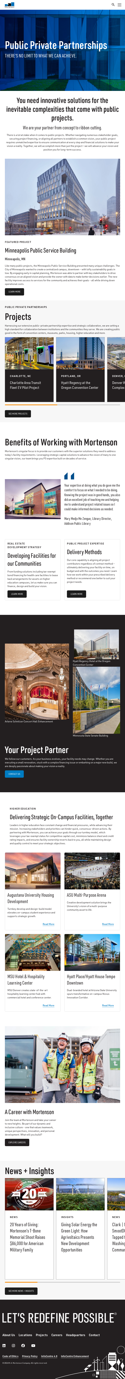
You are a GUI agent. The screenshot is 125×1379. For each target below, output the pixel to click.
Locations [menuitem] (25, 1335)
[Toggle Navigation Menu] (119, 5)
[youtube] (33, 1345)
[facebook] (26, 1345)
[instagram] (16, 1345)
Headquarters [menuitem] (75, 1335)
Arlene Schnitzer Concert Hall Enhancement (29, 721)
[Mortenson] (10, 5)
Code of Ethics (10, 1356)
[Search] (113, 5)
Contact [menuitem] (94, 1335)
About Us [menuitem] (8, 1335)
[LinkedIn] (7, 1345)
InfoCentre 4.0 (49, 1356)
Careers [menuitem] (56, 1335)
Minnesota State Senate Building (90, 735)
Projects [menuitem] (42, 1335)
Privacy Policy (30, 1356)
